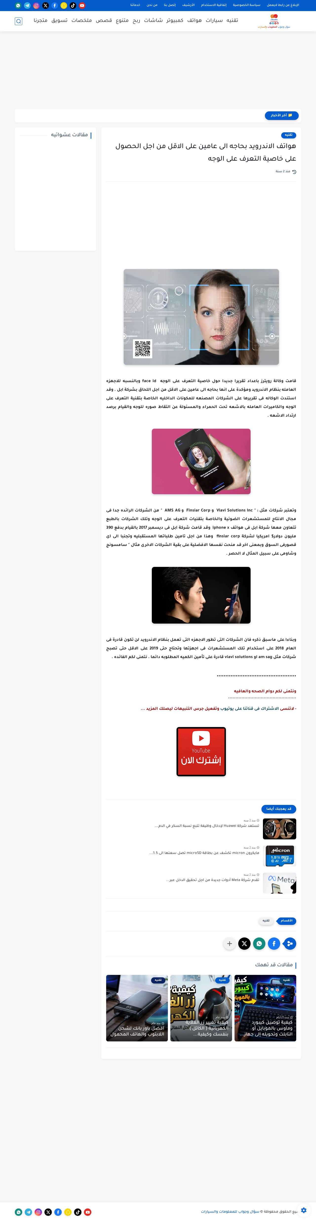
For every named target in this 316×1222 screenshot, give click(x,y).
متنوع (122, 21)
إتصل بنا (170, 5)
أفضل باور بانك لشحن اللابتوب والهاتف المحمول (137, 1031)
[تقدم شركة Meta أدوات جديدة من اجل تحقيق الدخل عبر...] (279, 883)
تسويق (59, 21)
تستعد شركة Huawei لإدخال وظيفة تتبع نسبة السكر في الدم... (207, 826)
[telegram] (27, 5)
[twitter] (45, 5)
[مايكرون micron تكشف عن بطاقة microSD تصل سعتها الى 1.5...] (279, 856)
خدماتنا (135, 5)
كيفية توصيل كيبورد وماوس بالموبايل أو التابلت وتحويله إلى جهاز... (266, 1028)
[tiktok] (73, 5)
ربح (136, 21)
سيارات (214, 21)
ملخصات (81, 21)
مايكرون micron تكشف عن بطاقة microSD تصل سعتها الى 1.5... (204, 853)
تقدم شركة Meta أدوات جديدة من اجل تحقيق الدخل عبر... (212, 881)
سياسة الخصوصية (246, 5)
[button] (274, 943)
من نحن (152, 5)
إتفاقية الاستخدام (214, 5)
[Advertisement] (158, 70)
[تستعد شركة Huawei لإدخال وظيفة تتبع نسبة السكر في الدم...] (279, 828)
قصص (104, 21)
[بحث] (18, 21)
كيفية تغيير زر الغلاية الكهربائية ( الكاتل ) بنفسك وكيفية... (207, 1028)
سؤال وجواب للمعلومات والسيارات (230, 1212)
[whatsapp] (18, 5)
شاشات (153, 21)
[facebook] (54, 5)
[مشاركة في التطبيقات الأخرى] (229, 943)
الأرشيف (188, 5)
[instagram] (36, 5)
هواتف (194, 21)
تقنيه (232, 21)
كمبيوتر (175, 21)
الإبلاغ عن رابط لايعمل (283, 5)
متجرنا (41, 21)
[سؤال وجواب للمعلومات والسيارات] (274, 21)
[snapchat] (63, 5)
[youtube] (82, 5)
